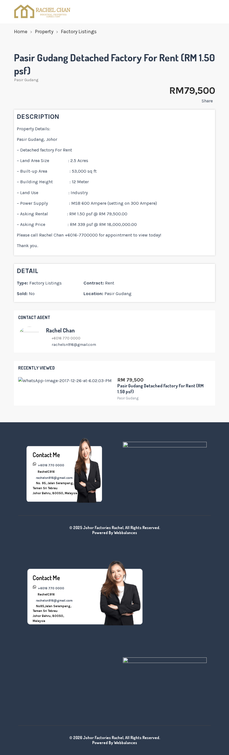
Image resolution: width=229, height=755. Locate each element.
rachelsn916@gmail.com (74, 344)
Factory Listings (79, 31)
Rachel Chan (60, 330)
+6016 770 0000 (50, 465)
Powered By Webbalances (114, 532)
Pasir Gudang (26, 80)
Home (20, 31)
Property (44, 31)
